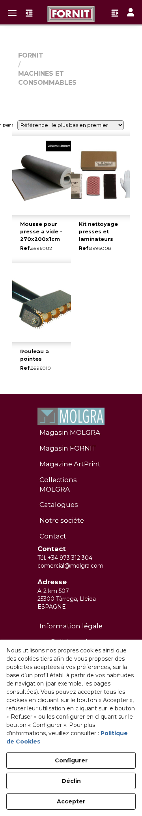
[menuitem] (71, 433)
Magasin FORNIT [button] (68, 448)
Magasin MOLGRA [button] (69, 432)
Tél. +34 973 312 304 (64, 557)
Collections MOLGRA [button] (58, 484)
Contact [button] (52, 536)
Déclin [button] (71, 780)
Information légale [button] (71, 626)
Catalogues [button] (58, 505)
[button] (71, 14)
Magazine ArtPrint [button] (70, 464)
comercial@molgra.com (70, 565)
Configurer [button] (71, 760)
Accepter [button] (71, 801)
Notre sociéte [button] (61, 520)
